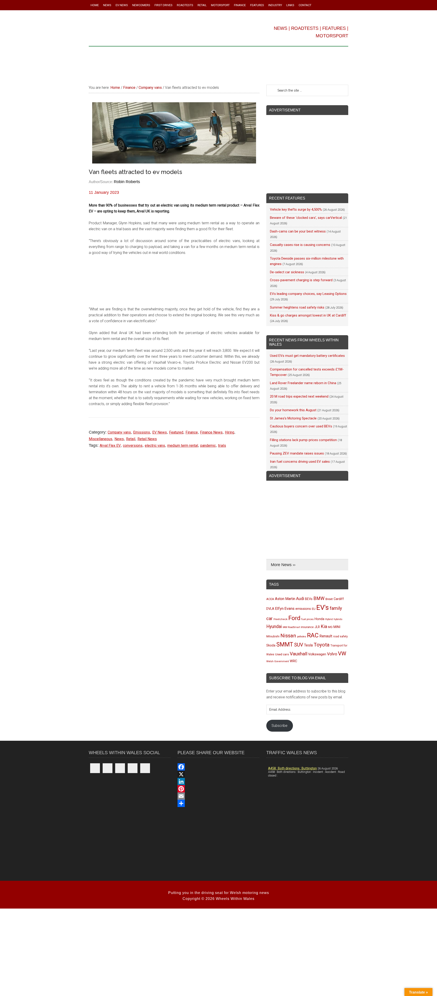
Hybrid (329, 619)
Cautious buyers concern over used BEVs (301, 426)
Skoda (270, 645)
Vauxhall (298, 653)
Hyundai (274, 626)
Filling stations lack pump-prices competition (303, 440)
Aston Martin (285, 599)
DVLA (270, 609)
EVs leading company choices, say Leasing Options (308, 294)
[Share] (218, 803)
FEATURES (334, 28)
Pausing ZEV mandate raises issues (297, 453)
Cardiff (339, 599)
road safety (340, 636)
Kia (324, 626)
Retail (130, 439)
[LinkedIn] (218, 781)
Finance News (211, 432)
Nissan (288, 635)
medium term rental (182, 445)
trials (222, 445)
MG (330, 627)
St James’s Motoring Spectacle (293, 418)
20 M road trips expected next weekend (299, 396)
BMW (319, 598)
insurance (307, 627)
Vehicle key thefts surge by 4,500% (296, 209)
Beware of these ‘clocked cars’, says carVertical (306, 218)
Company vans (119, 432)
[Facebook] (218, 767)
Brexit (329, 599)
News (119, 439)
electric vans (155, 445)
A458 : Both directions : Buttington (292, 768)
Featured (176, 432)
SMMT (284, 644)
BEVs (309, 599)
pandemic (208, 445)
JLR (317, 627)
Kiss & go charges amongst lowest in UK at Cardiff (308, 315)
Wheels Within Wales (152, 29)
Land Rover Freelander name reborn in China (303, 383)
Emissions (141, 432)
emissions (303, 609)
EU (313, 608)
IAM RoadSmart (291, 627)
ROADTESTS (304, 28)
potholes (301, 636)
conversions (132, 445)
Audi (300, 598)
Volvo (332, 653)
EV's (322, 607)
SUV (298, 645)
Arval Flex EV (110, 445)
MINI (336, 627)
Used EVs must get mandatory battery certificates (307, 356)
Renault (326, 636)
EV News (159, 432)
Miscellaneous (100, 439)
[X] (218, 774)
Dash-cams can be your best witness (298, 231)
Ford (294, 617)
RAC (313, 635)
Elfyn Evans (285, 608)
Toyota (322, 645)
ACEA (270, 599)
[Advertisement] (218, 63)
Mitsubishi (272, 636)
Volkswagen (317, 654)
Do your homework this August (293, 410)
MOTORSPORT (332, 35)
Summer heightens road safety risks (297, 307)
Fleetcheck (280, 619)
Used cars (282, 654)
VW (342, 653)
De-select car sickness (287, 272)
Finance (191, 432)
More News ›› (283, 564)
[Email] (218, 796)
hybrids (338, 619)
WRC (293, 661)
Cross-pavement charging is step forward (301, 280)
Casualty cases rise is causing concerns (300, 245)
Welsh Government (277, 661)
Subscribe (279, 725)
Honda (319, 619)
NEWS (280, 28)
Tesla (308, 645)
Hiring (229, 432)
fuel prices (307, 619)
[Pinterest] (218, 788)
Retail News (147, 439)
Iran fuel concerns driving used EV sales (300, 462)
